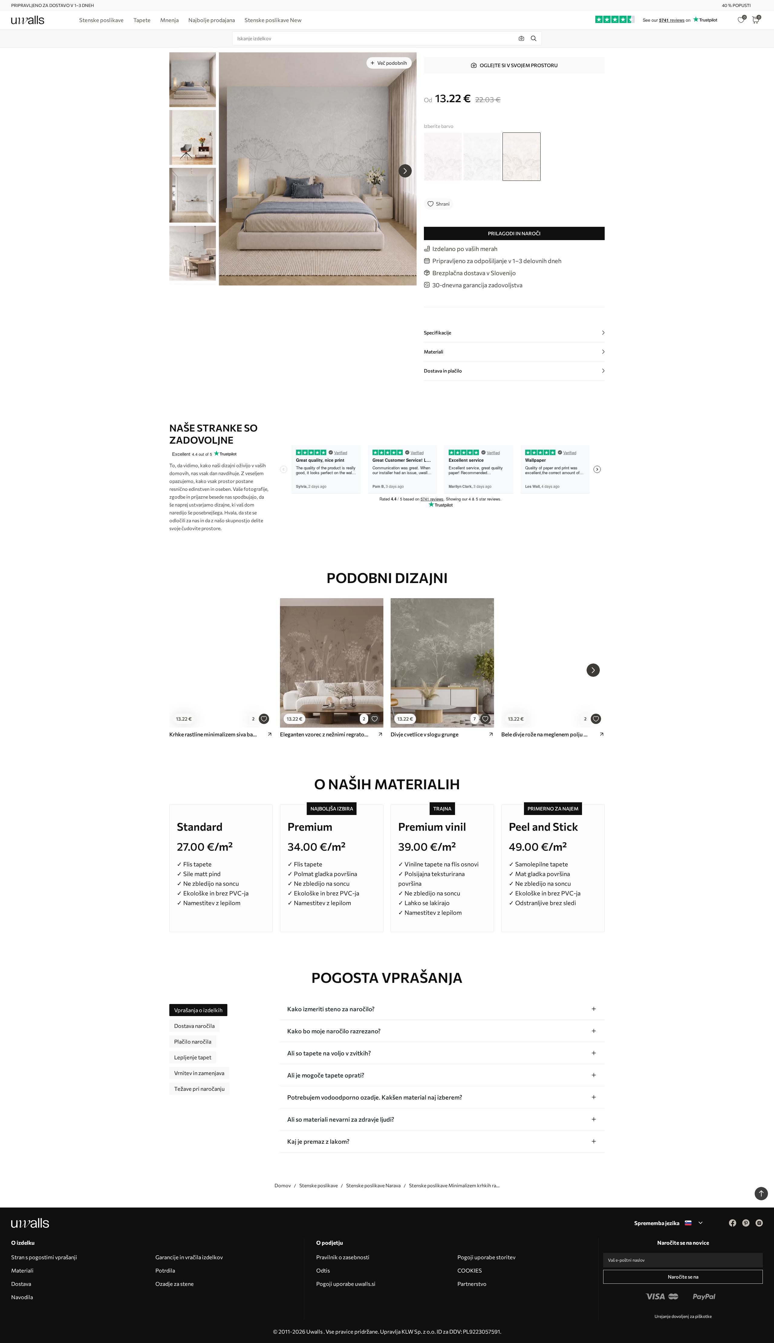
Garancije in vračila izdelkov (189, 1257)
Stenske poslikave (318, 1185)
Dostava (21, 1283)
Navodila (22, 1297)
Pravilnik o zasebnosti (342, 1257)
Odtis (323, 1270)
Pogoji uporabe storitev (486, 1257)
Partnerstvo (471, 1283)
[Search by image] (521, 38)
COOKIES (469, 1270)
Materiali (22, 1270)
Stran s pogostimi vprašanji (44, 1257)
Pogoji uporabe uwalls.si (346, 1283)
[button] (405, 171)
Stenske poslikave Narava (373, 1185)
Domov (283, 1185)
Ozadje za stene (174, 1283)
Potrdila (165, 1270)
